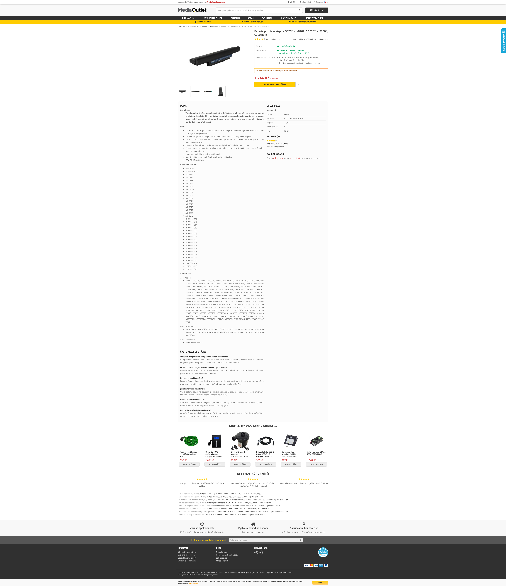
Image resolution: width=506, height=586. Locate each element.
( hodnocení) (272, 39)
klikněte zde (193, 584)
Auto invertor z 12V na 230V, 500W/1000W (316, 453)
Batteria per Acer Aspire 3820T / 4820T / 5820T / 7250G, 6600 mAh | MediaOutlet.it (237, 508)
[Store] (326, 2)
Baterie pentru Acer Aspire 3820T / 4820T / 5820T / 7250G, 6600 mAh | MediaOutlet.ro (247, 505)
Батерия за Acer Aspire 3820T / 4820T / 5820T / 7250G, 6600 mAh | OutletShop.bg (256, 499)
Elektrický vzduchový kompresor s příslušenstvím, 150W (239, 454)
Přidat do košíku (276, 84)
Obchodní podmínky (187, 552)
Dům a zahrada (288, 18)
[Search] (300, 10)
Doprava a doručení (186, 555)
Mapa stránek (222, 560)
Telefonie (235, 18)
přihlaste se (278, 158)
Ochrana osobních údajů (227, 555)
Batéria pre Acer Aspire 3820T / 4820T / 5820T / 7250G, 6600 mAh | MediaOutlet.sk (239, 503)
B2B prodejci (221, 558)
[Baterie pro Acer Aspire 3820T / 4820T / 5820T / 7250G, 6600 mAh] (215, 56)
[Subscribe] (300, 540)
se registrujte (295, 158)
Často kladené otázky (187, 558)
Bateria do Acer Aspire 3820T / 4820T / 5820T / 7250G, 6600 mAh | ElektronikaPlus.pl (232, 514)
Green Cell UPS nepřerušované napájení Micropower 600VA (214, 455)
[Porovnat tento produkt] (297, 84)
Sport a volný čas (314, 18)
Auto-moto (267, 18)
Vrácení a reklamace (187, 560)
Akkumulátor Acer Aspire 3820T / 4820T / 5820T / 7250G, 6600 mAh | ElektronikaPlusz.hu (253, 511)
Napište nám (221, 552)
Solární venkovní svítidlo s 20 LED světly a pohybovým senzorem (290, 455)
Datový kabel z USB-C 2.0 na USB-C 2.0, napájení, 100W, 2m (265, 454)
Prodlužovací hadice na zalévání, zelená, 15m (188, 454)
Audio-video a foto (213, 18)
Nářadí (250, 18)
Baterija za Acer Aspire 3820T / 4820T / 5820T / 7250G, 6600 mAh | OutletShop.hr (232, 497)
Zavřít (320, 583)
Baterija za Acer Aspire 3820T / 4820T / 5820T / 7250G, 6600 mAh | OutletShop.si (231, 494)
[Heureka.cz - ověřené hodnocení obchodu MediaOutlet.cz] (323, 552)
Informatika (188, 18)
